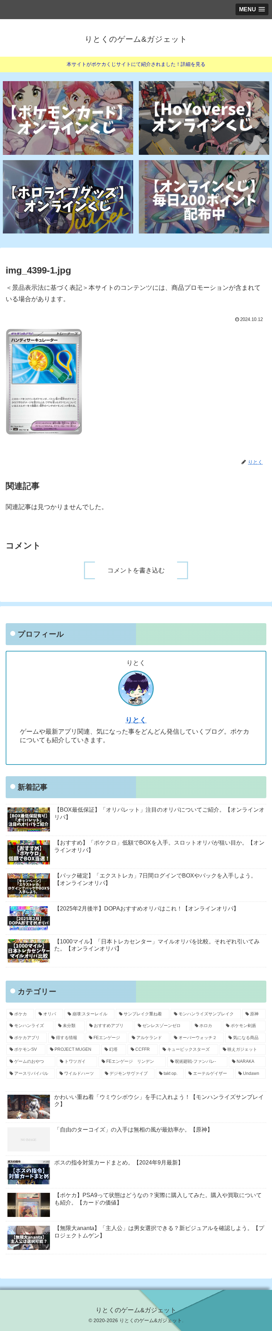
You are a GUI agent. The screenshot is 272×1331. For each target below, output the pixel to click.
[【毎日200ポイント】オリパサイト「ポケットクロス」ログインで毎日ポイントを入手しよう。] (204, 196)
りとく (136, 720)
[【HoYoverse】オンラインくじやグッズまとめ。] (204, 117)
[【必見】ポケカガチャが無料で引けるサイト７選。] (68, 117)
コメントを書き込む (136, 570)
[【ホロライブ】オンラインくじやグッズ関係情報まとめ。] (68, 196)
